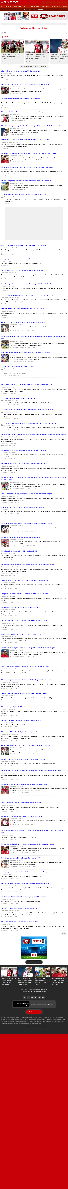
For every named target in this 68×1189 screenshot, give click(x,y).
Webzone (9, 2)
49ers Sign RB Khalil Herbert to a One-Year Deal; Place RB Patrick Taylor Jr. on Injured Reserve (31, 770)
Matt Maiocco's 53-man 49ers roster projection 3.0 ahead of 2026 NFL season (25, 140)
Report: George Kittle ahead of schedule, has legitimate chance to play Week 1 (25, 666)
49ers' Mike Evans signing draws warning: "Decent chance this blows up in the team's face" (29, 153)
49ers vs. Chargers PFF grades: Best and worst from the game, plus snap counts (26, 180)
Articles (21, 87)
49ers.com (12, 73)
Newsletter (46, 6)
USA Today (12, 596)
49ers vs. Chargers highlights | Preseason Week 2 (19, 366)
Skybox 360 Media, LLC (41, 989)
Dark (40, 962)
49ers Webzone (14, 87)
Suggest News (43, 66)
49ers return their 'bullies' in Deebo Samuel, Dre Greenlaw (19, 922)
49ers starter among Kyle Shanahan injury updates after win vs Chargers (23, 450)
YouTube (43, 997)
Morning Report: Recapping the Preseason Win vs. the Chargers (21, 259)
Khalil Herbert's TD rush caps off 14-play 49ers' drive (20, 398)
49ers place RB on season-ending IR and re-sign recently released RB (23, 759)
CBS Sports (12, 835)
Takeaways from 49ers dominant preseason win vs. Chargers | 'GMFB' (26, 194)
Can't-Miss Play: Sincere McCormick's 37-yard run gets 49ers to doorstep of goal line (30, 423)
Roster (38, 6)
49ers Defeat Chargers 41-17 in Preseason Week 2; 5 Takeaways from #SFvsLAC (26, 385)
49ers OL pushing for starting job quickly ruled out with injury (20, 551)
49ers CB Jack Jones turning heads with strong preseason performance (23, 322)
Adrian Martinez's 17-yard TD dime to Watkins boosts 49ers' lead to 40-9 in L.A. (28, 409)
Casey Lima (13, 754)
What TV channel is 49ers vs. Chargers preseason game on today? (22, 802)
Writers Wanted (34, 1012)
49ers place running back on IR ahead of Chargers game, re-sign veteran (24, 784)
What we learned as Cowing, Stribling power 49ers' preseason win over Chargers (26, 493)
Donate (22, 1026)
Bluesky (39, 997)
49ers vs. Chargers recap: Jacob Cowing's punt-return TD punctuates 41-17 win (26, 680)
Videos (20, 6)
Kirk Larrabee (13, 347)
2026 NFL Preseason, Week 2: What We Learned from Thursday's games (24, 621)
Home (2, 6)
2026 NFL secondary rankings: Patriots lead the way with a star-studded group (25, 883)
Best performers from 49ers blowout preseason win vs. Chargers (21, 98)
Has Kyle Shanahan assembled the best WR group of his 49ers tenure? (23, 897)
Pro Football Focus (14, 297)
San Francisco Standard (15, 567)
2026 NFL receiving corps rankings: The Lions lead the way (19, 908)
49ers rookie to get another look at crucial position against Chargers (22, 816)
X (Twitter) (24, 997)
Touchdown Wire (13, 899)
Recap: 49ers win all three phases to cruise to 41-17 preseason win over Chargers (26, 523)
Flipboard (58, 2)
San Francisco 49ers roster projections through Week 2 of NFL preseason (24, 693)
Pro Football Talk (13, 272)
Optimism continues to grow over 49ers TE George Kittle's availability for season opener (28, 648)
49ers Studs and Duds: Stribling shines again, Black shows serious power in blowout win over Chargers (33, 434)
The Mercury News (14, 247)
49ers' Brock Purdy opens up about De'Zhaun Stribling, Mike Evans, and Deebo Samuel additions (31, 126)
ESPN (11, 924)
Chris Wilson (13, 545)
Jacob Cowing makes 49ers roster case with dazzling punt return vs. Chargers (25, 352)
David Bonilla (13, 120)
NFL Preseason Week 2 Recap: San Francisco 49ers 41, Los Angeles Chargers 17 (27, 295)
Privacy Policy (35, 1026)
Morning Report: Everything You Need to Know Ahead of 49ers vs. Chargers (25, 872)
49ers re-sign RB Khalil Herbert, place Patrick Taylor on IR (19, 732)
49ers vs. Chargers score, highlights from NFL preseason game (21, 720)
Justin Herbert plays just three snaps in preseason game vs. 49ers (21, 634)
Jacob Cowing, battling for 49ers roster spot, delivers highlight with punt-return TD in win (28, 284)
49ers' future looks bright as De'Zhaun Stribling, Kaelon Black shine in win (24, 464)
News (7, 6)
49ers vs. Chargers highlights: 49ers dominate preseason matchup (22, 707)
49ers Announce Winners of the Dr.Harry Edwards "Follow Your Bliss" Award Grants (27, 167)
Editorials (13, 6)
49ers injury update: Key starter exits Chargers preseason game (21, 537)
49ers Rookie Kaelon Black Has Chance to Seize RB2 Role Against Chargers (25, 745)
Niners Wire (12, 101)
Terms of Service (43, 1026)
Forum (26, 6)
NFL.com (14, 197)
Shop (58, 6)
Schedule (32, 6)
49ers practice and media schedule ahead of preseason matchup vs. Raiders (25, 84)
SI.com (11, 509)
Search (65, 2)
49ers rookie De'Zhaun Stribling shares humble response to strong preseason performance (29, 112)
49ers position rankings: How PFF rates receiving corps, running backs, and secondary (28, 844)
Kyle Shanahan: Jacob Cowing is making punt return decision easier (22, 270)
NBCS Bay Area (13, 142)
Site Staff (12, 93)
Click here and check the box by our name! (43, 1004)
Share (65, 6)
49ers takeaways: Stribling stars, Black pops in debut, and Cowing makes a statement (28, 564)
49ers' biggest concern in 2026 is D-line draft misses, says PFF (20, 858)
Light (36, 962)
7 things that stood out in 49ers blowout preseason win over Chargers (22, 309)
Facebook (28, 997)
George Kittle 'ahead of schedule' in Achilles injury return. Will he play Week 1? (25, 593)
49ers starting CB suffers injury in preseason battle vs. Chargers (21, 607)
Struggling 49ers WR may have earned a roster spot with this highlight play (24, 580)
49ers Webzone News (26, 66)
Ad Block (23, 937)
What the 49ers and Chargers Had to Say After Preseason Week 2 (21, 71)
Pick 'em (53, 6)
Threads (32, 997)
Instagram (35, 997)
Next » (64, 934)
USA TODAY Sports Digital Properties (36, 991)
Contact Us (28, 1026)
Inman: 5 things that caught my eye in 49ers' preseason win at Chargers (23, 245)
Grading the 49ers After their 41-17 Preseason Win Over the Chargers (22, 507)
